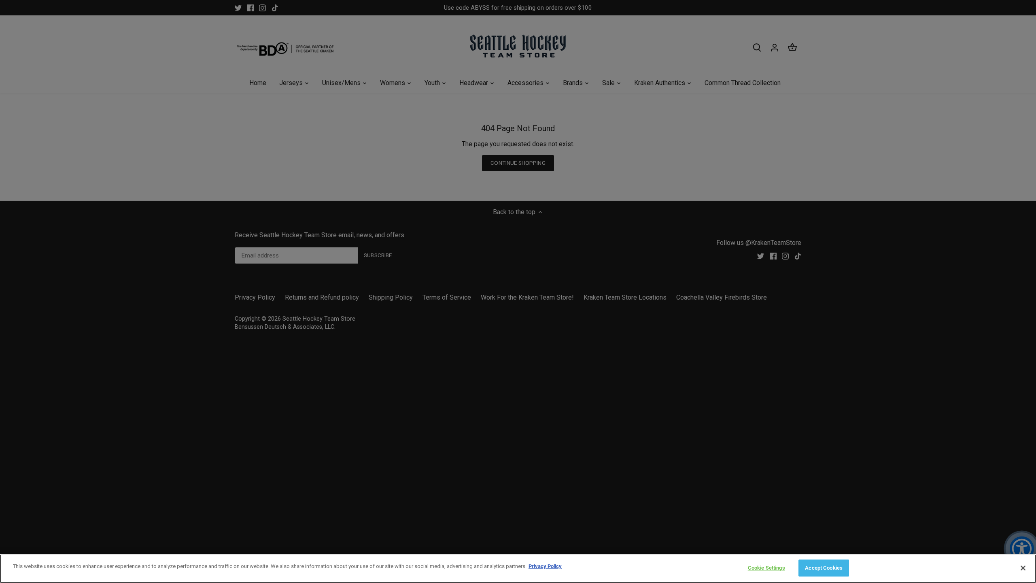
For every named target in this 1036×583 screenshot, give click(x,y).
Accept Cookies (824, 568)
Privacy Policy (545, 566)
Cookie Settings (766, 568)
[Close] (1023, 568)
